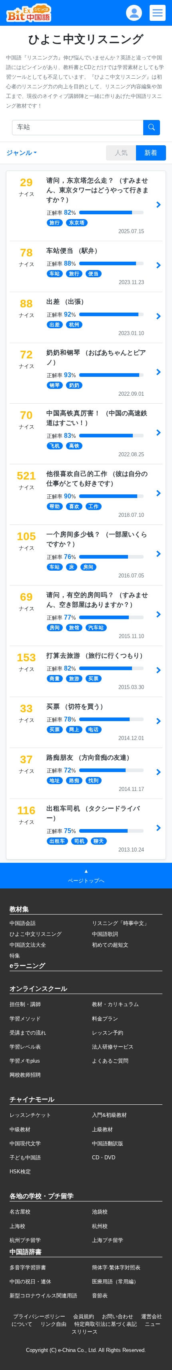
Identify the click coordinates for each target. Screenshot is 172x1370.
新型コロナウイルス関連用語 (43, 1296)
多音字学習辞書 (28, 1267)
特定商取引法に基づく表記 (105, 1324)
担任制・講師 (25, 1004)
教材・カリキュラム (115, 1004)
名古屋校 (20, 1212)
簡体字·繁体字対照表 (116, 1267)
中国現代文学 (25, 1143)
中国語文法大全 (28, 945)
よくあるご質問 (110, 1061)
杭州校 (100, 1226)
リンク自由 (53, 1324)
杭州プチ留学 (25, 1240)
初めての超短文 (110, 945)
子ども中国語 (25, 1158)
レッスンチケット (30, 1115)
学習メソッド (25, 1019)
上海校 (17, 1226)
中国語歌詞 (105, 934)
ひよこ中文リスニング (36, 934)
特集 (15, 956)
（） (97, 190)
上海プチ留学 (107, 1240)
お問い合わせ (117, 1316)
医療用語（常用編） (115, 1282)
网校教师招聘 (25, 1075)
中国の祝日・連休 (30, 1282)
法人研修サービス (113, 1047)
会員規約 (83, 1316)
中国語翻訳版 (107, 1143)
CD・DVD (103, 1158)
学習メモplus (25, 1061)
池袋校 (100, 1212)
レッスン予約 (107, 1033)
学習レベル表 (25, 1047)
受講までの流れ (28, 1033)
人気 (121, 152)
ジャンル (19, 152)
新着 (150, 152)
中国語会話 (23, 923)
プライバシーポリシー (39, 1316)
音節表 (100, 1296)
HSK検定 (20, 1172)
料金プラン (105, 1019)
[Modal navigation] (158, 13)
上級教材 (102, 1129)
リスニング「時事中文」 (120, 923)
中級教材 (20, 1129)
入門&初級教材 (109, 1115)
